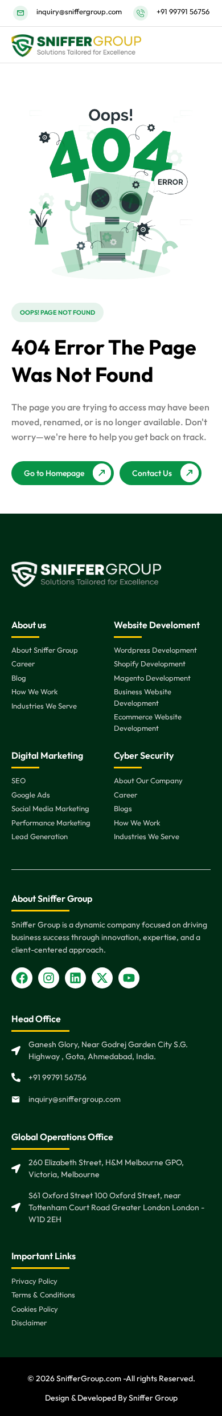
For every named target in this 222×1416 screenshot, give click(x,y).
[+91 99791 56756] (140, 13)
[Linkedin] (75, 977)
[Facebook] (21, 977)
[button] (57, 312)
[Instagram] (48, 977)
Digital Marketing (47, 755)
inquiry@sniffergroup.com (79, 11)
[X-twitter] (102, 977)
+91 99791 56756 (183, 11)
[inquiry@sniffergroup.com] (20, 13)
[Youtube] (128, 977)
